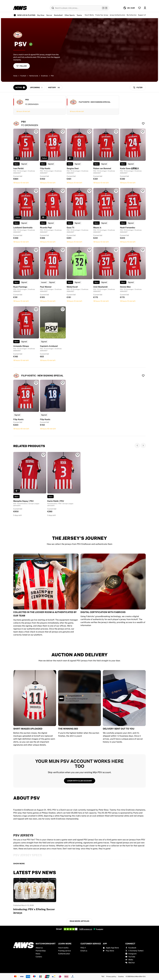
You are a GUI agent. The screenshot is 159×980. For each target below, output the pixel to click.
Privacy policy (111, 976)
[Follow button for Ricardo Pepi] (63, 191)
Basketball (58, 15)
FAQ (82, 948)
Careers (39, 957)
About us (39, 948)
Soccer (49, 15)
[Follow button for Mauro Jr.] (116, 191)
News (38, 954)
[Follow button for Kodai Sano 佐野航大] (143, 132)
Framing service (64, 951)
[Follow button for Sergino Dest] (89, 132)
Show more (19, 864)
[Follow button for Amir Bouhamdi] (116, 250)
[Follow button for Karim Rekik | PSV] (78, 455)
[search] (79, 8)
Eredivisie (44, 76)
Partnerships (41, 951)
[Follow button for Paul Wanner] (63, 250)
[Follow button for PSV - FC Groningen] (143, 123)
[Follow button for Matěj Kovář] (89, 250)
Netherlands (33, 76)
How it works (63, 948)
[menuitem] (129, 8)
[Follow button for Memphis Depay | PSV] (43, 455)
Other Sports (70, 15)
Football (23, 76)
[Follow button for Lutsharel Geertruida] (36, 191)
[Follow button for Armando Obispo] (36, 309)
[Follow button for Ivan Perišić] (36, 132)
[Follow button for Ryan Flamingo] (36, 250)
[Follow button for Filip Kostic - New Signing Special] (143, 375)
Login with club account (79, 781)
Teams (79, 15)
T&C (102, 976)
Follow (23, 66)
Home (15, 76)
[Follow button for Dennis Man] (143, 250)
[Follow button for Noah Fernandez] (143, 191)
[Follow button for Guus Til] (89, 191)
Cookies (121, 976)
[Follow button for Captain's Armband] (63, 309)
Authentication (64, 954)
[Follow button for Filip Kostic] (63, 132)
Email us (83, 951)
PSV (52, 76)
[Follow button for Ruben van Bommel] (116, 132)
